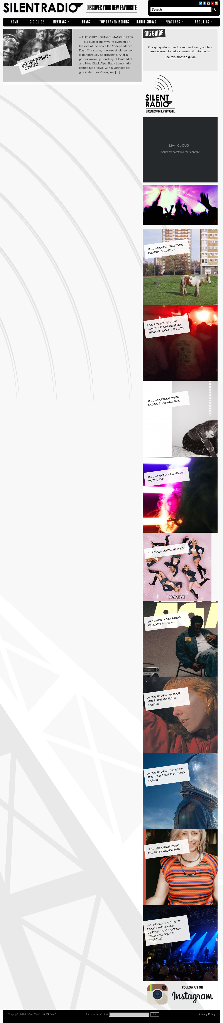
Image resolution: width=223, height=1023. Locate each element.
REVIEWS (59, 22)
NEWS (86, 22)
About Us (202, 22)
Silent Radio (74, 8)
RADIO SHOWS (146, 22)
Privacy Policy (207, 1014)
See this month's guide (180, 57)
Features (173, 22)
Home (15, 22)
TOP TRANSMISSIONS (114, 22)
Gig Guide (37, 22)
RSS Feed (49, 1014)
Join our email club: (96, 1014)
